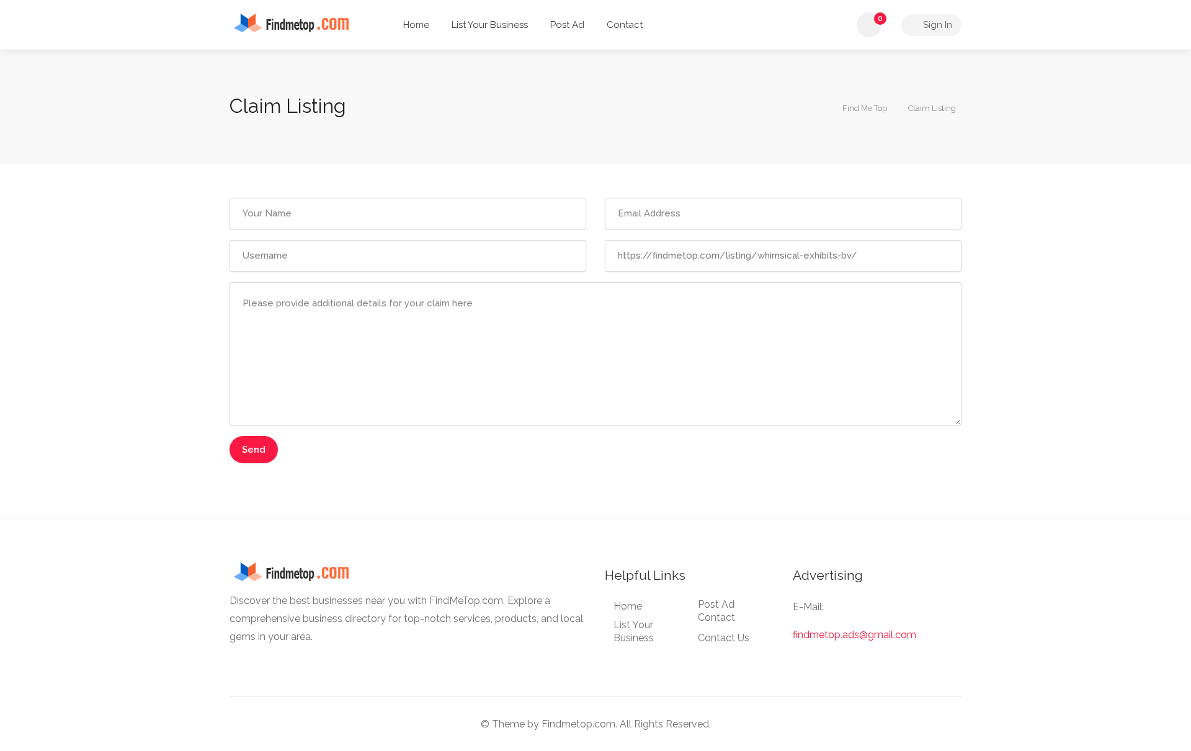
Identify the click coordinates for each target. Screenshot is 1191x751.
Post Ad (567, 24)
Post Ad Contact (716, 610)
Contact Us (723, 638)
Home (416, 24)
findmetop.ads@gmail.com (854, 635)
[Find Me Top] (300, 22)
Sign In (936, 24)
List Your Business (490, 24)
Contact (625, 24)
